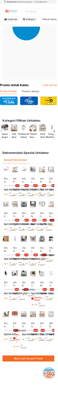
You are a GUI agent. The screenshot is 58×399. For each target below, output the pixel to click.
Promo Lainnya (30, 91)
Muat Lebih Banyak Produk (28, 358)
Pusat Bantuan (40, 2)
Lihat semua (50, 85)
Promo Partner (8, 91)
